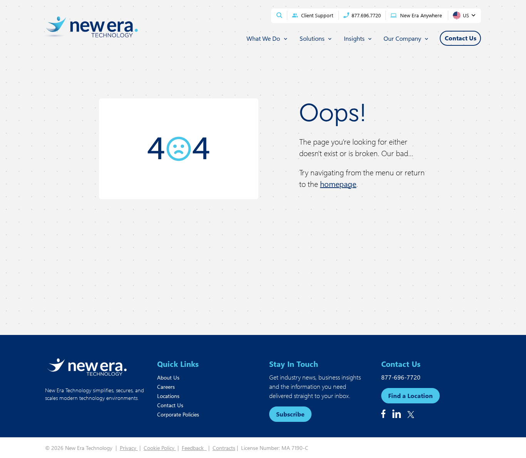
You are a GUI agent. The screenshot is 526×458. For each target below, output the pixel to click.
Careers (166, 386)
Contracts (224, 447)
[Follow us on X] (410, 414)
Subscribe (290, 414)
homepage (338, 183)
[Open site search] (279, 15)
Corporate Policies (178, 414)
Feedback (194, 447)
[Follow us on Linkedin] (396, 414)
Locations (168, 396)
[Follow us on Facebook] (383, 414)
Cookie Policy (160, 447)
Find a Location (410, 395)
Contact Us (170, 405)
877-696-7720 (400, 377)
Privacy (129, 447)
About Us (168, 377)
